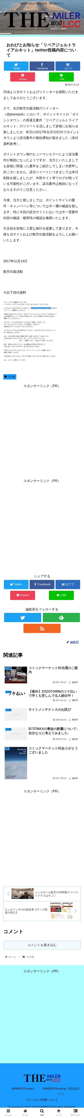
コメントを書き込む (42, 945)
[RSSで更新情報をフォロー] (42, 628)
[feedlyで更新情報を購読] (61, 617)
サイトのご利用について (42, 1099)
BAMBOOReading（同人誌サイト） (61, 1091)
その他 (11, 376)
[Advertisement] (42, 431)
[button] (75, 637)
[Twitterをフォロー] (22, 617)
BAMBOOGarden (23, 1088)
